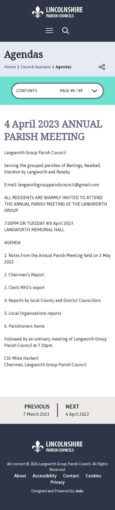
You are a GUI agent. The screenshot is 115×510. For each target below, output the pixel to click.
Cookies (93, 475)
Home (10, 67)
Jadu (79, 491)
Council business (36, 67)
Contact (71, 475)
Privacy (58, 482)
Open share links (102, 67)
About (20, 475)
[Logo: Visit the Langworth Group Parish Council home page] (57, 12)
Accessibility (45, 475)
